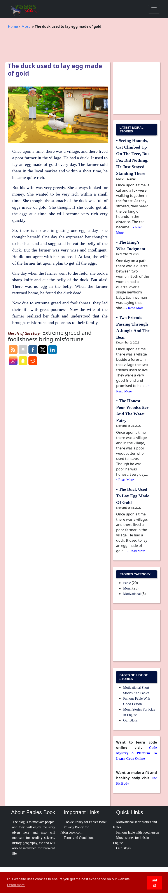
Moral (26, 26)
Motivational (132, 594)
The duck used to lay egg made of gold (132, 496)
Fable (127, 583)
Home (13, 26)
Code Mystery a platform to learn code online (136, 753)
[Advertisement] (87, 42)
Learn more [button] (16, 885)
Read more (136, 308)
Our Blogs (130, 720)
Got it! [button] (154, 882)
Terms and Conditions (79, 837)
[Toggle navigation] (154, 9)
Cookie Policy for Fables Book (85, 822)
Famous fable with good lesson (137, 832)
